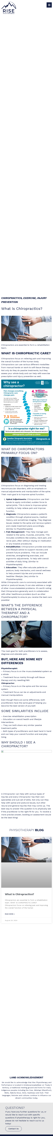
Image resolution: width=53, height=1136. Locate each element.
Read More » (10, 914)
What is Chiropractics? (19, 894)
